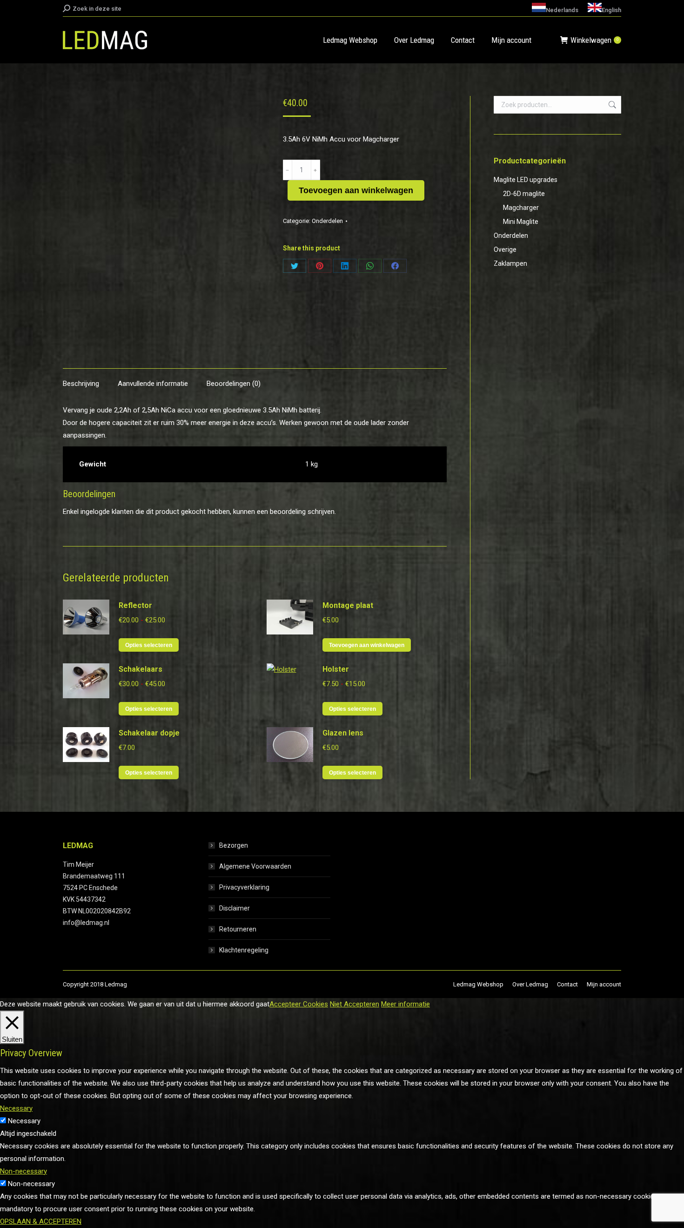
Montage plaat (347, 605)
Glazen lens (342, 733)
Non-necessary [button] (23, 1171)
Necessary (24, 1121)
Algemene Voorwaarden (255, 866)
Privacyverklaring (244, 887)
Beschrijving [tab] (81, 383)
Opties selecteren (148, 645)
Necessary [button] (16, 1108)
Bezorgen (233, 845)
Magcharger (521, 207)
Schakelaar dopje (149, 733)
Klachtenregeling (243, 950)
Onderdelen (327, 220)
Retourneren (237, 929)
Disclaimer (234, 908)
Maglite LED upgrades (525, 179)
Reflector (135, 605)
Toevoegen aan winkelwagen (356, 190)
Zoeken (611, 105)
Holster (335, 669)
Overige (505, 249)
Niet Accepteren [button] (354, 1004)
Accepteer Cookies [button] (298, 1004)
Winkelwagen (594, 40)
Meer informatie (405, 1004)
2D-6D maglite (524, 193)
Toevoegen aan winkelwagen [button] (366, 645)
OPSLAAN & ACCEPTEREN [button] (40, 1221)
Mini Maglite (520, 221)
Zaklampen (510, 263)
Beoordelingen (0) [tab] (234, 383)
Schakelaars (140, 669)
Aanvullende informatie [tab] (153, 383)
